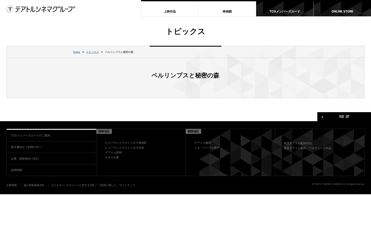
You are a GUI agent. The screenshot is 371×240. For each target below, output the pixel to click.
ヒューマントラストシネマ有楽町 (126, 142)
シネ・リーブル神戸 (206, 147)
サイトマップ (127, 185)
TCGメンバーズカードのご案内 (30, 135)
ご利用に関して (107, 185)
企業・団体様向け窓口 (25, 158)
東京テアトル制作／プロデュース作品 (307, 148)
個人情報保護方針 (34, 185)
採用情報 (16, 170)
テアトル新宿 (113, 152)
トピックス (92, 52)
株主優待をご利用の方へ (26, 147)
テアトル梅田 (202, 142)
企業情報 (11, 185)
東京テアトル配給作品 (298, 143)
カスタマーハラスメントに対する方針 (73, 185)
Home (76, 52)
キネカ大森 (112, 157)
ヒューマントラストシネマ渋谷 (124, 147)
